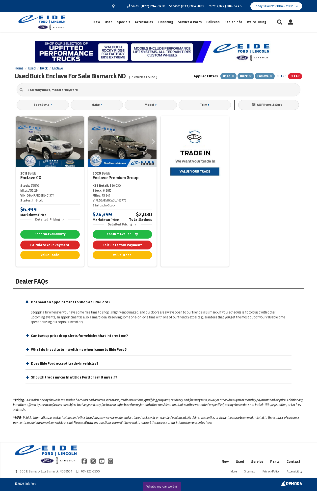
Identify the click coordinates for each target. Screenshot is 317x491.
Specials (123, 22)
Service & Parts (190, 22)
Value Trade (50, 255)
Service (257, 462)
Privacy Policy (271, 471)
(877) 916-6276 (229, 6)
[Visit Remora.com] (291, 485)
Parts (275, 462)
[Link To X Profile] (93, 460)
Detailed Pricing (47, 219)
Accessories (144, 22)
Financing (165, 22)
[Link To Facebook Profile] (84, 460)
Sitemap (249, 471)
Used (108, 22)
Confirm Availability (49, 234)
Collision (213, 22)
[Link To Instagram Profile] (110, 460)
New (96, 22)
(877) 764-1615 (192, 6)
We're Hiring (256, 22)
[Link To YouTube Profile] (102, 460)
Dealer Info (233, 22)
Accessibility (294, 471)
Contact (293, 462)
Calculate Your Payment (50, 245)
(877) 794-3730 (152, 6)
